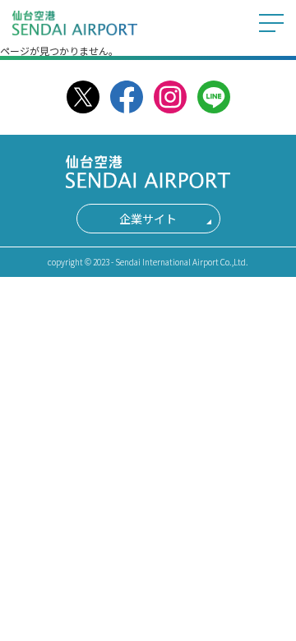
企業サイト (148, 218)
